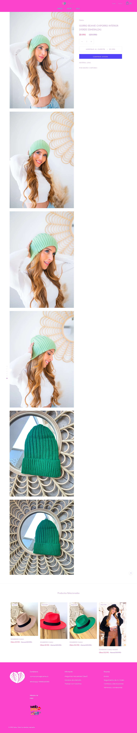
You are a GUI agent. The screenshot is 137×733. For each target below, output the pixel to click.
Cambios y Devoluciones (114, 684)
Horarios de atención (73, 680)
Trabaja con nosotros (73, 684)
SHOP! (69, 8)
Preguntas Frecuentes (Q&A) (76, 676)
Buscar (120, 3)
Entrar (113, 3)
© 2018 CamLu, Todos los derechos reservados (22, 727)
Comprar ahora (100, 57)
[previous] (6, 625)
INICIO (59, 8)
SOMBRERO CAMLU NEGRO (108, 649)
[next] (130, 625)
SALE (78, 8)
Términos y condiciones (113, 687)
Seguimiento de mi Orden (114, 680)
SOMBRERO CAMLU (17, 639)
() (130, 3)
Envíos (106, 676)
